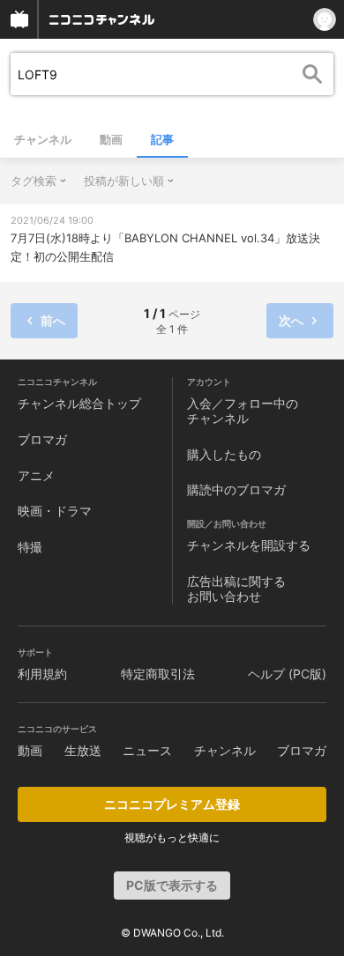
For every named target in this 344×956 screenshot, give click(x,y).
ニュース (147, 750)
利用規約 (42, 673)
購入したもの (224, 454)
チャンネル (42, 139)
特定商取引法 (158, 673)
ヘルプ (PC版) (287, 673)
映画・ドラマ (55, 510)
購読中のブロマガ (236, 489)
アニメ (36, 475)
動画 (111, 139)
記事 (162, 139)
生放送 (82, 750)
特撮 (30, 546)
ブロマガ (42, 439)
